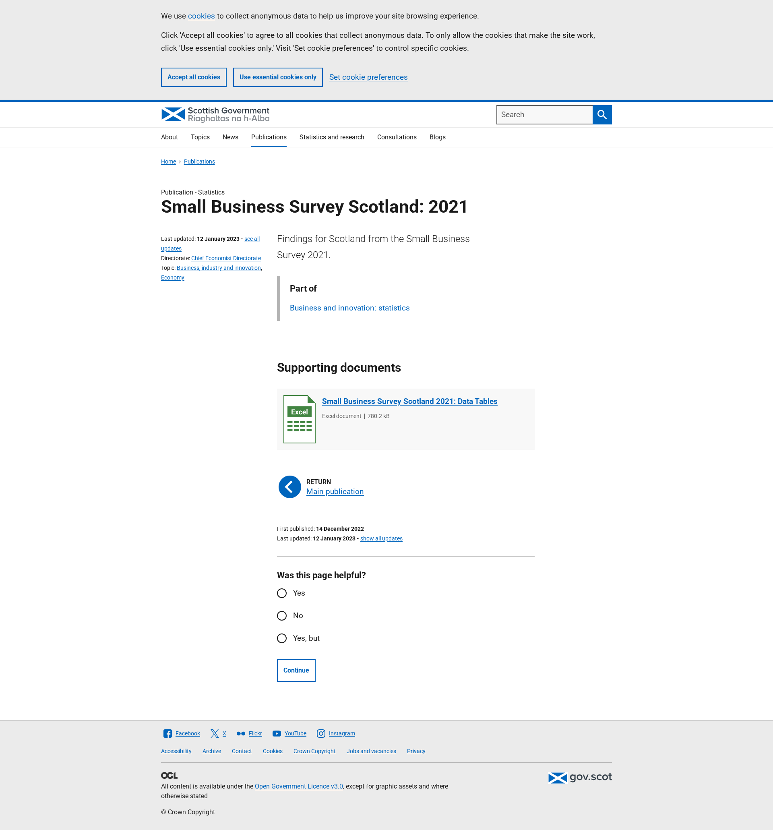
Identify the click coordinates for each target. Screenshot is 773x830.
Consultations (397, 137)
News (230, 137)
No (298, 615)
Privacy (416, 751)
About (169, 137)
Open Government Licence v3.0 (299, 786)
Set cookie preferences (368, 77)
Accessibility (176, 751)
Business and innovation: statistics (350, 308)
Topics (200, 137)
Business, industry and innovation (219, 268)
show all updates (381, 538)
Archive (212, 751)
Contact (242, 751)
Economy (172, 277)
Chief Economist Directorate (226, 258)
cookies (201, 16)
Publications (269, 137)
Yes (299, 593)
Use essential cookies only (278, 77)
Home (168, 161)
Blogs (438, 137)
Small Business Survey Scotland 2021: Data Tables (410, 401)
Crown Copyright (314, 751)
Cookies (273, 751)
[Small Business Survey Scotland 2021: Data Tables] (299, 419)
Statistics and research (332, 137)
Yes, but (306, 638)
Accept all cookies (193, 77)
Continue (296, 670)
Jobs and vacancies (371, 751)
